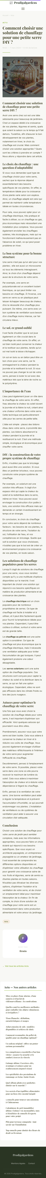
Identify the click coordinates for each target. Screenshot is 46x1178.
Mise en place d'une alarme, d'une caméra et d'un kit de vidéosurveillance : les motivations (21, 999)
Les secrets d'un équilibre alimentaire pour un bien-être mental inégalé (23, 1092)
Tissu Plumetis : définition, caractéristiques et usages (18, 1019)
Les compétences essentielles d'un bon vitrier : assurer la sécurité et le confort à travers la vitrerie (23, 1055)
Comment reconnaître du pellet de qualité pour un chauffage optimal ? (21, 1036)
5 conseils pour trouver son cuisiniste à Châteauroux (22, 1101)
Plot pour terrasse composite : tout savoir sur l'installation (21, 1123)
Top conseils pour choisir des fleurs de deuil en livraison (23, 1131)
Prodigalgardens (23, 3)
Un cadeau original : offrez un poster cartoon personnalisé (22, 1045)
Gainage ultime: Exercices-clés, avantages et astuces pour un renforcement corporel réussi (20, 1066)
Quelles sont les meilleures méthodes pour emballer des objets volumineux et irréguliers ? (22, 1010)
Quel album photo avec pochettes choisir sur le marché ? (20, 1084)
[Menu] (23, 9)
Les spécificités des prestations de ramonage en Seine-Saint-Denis (21, 1075)
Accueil (5, 15)
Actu (12, 15)
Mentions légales (18, 1163)
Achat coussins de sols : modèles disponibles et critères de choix (20, 1028)
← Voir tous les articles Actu (16, 966)
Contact (31, 1163)
